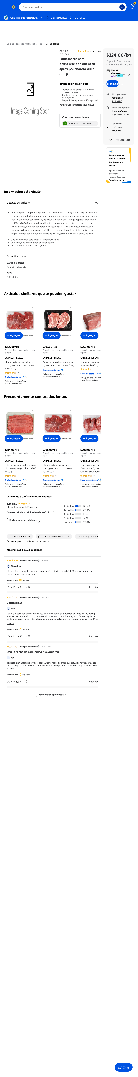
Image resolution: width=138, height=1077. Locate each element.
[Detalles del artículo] (96, 202)
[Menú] (5, 7)
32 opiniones (32, 507)
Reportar (93, 587)
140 (99, 51)
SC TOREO (117, 101)
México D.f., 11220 (120, 114)
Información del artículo (22, 192)
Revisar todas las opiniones (23, 520)
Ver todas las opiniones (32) (52, 694)
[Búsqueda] (122, 7)
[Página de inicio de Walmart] (13, 7)
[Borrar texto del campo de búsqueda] (117, 7)
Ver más (127, 75)
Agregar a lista (123, 139)
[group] (89, 51)
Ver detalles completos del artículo (76, 104)
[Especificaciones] (96, 256)
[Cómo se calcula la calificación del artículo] (52, 512)
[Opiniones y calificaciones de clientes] (96, 496)
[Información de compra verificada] (38, 560)
